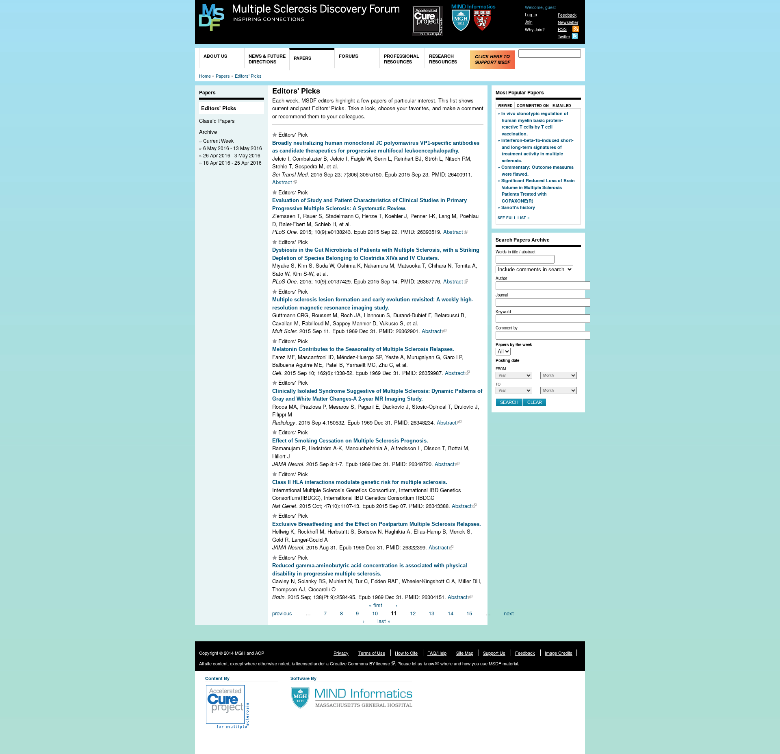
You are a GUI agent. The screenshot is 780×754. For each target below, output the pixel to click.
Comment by (507, 328)
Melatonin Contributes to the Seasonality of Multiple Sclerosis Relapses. (363, 349)
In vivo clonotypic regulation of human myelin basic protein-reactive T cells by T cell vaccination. (534, 123)
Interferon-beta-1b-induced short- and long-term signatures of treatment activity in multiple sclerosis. (537, 150)
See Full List (512, 217)
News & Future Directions (267, 59)
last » (383, 621)
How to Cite (406, 652)
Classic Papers (217, 120)
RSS (562, 29)
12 (413, 613)
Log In (531, 14)
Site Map (464, 652)
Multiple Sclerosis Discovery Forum (316, 13)
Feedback (567, 15)
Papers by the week (514, 344)
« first (375, 605)
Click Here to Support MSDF (492, 59)
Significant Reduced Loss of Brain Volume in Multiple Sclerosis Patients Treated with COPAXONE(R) (538, 190)
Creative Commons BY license (360, 663)
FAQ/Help (436, 652)
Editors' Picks (248, 75)
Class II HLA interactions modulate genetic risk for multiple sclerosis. (359, 482)
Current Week (218, 140)
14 (450, 613)
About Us (215, 56)
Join (529, 22)
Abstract (282, 182)
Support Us (494, 652)
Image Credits (558, 652)
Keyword (503, 311)
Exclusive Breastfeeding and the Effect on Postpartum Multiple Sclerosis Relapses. (376, 524)
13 (431, 613)
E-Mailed (561, 105)
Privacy (341, 652)
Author (501, 278)
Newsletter (568, 22)
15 (469, 613)
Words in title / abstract (515, 252)
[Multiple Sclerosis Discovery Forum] (211, 27)
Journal (502, 295)
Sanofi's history (518, 207)
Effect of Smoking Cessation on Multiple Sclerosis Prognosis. (350, 441)
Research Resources (443, 59)
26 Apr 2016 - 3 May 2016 (231, 155)
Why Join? (535, 29)
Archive (208, 131)
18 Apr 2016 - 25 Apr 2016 (232, 162)
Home (205, 75)
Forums (348, 56)
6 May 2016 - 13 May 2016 (232, 147)
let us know (423, 663)
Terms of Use (371, 652)
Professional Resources (401, 59)
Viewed (505, 105)
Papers (302, 58)
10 (375, 613)
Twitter (564, 36)
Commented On (533, 105)
